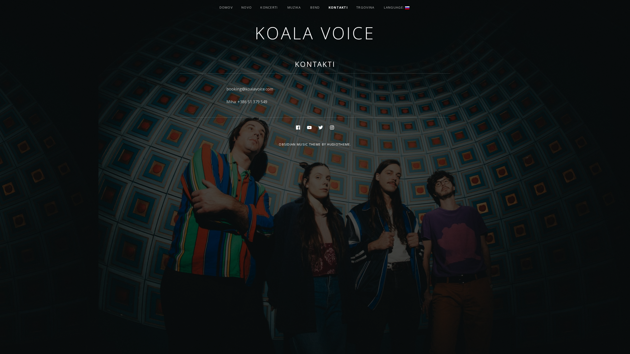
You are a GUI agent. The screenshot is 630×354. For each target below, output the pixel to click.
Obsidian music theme (300, 144)
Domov (226, 7)
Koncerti (269, 7)
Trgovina (365, 7)
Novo (246, 7)
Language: (394, 7)
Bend (315, 7)
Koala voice (315, 32)
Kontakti (338, 7)
